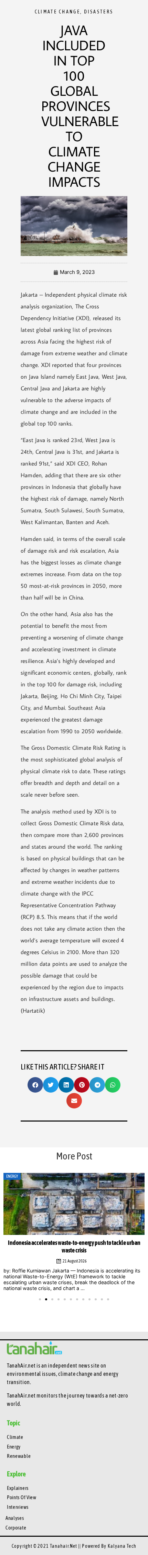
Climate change (57, 11)
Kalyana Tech (122, 1546)
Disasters (99, 11)
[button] (35, 1085)
